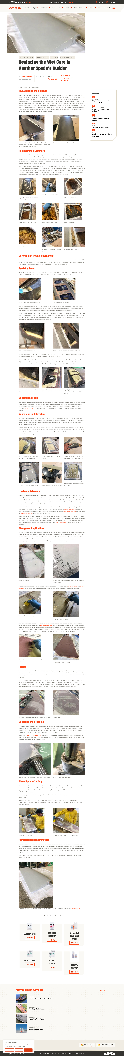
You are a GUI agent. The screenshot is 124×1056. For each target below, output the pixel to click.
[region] (18, 1046)
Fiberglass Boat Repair (67, 57)
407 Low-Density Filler (46, 625)
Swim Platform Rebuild (37, 1019)
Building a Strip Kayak (36, 1009)
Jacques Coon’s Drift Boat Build (40, 999)
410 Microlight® (29, 408)
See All (102, 990)
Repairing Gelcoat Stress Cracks (101, 110)
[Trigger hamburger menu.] (114, 8)
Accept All (28, 1050)
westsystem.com (76, 908)
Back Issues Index (103, 8)
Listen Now (66, 75)
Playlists (100, 2)
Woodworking (44, 8)
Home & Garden (56, 8)
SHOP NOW (30, 938)
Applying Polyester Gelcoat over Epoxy (102, 135)
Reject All (19, 1050)
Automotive (95, 99)
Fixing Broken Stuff (42, 57)
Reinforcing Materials (70, 509)
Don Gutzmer (27, 76)
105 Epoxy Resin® (73, 586)
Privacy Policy (63, 1053)
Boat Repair (54, 57)
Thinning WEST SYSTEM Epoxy (101, 119)
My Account (112, 2)
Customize (9, 1050)
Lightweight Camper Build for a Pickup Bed (103, 102)
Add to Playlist (68, 78)
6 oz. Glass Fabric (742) (61, 522)
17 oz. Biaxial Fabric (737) (26, 513)
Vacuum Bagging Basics (100, 127)
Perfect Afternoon (79, 1053)
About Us (91, 8)
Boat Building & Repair (30, 8)
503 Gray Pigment (48, 788)
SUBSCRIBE (71, 2)
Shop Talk (67, 8)
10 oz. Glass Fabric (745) (69, 511)
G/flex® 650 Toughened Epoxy (34, 735)
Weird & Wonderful (79, 8)
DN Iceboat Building (36, 1029)
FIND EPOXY (29, 2)
